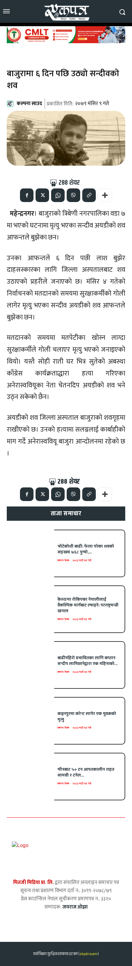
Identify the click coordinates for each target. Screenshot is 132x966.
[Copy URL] (89, 195)
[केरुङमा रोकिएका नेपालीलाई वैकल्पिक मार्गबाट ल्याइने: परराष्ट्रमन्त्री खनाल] (30, 609)
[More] (105, 195)
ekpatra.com (88, 954)
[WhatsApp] (58, 195)
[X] (42, 195)
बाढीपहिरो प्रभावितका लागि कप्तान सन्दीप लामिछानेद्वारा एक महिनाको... (87, 660)
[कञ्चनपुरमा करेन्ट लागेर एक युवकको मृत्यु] (30, 721)
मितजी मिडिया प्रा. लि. (33, 882)
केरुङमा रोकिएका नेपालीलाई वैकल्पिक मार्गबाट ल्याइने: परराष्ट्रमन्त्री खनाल (88, 605)
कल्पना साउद (29, 103)
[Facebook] (27, 195)
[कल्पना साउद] (11, 103)
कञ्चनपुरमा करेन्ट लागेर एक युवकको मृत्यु (87, 716)
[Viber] (73, 195)
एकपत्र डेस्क (63, 560)
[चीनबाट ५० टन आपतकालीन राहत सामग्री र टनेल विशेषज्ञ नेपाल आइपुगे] (30, 776)
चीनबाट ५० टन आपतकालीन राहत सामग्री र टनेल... (86, 772)
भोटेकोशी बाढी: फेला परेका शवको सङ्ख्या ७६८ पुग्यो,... (86, 549)
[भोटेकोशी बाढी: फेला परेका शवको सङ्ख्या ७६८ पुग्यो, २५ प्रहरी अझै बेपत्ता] (30, 553)
